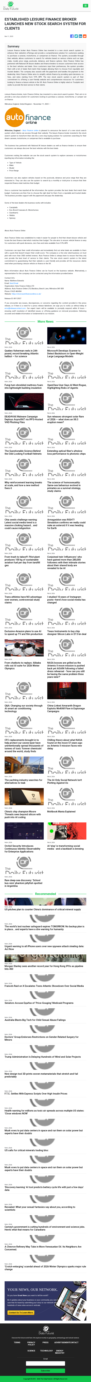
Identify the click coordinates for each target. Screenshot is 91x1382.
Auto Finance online (30, 130)
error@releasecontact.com (15, 308)
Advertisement (62, 1342)
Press (45, 1342)
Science (31, 1351)
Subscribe (45, 1371)
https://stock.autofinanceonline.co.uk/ (26, 294)
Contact (74, 1342)
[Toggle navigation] (85, 5)
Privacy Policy (31, 1343)
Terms (17, 1342)
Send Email (14, 283)
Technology (46, 1351)
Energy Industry (59, 1352)
